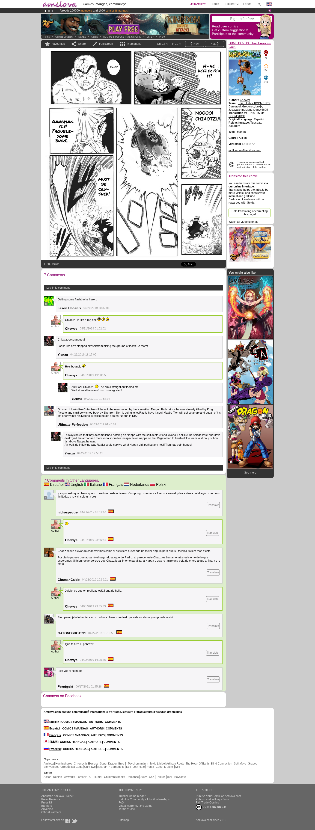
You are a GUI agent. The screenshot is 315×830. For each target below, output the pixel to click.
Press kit (46, 802)
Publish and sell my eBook (212, 799)
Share (82, 43)
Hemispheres (63, 763)
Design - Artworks (64, 777)
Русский (55, 749)
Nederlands (139, 484)
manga (82, 37)
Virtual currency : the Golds (135, 805)
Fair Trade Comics (207, 802)
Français (115, 484)
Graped (252, 763)
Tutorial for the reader (132, 796)
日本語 (53, 742)
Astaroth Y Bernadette (111, 766)
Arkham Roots (175, 763)
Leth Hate (139, 766)
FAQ (121, 802)
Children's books (114, 777)
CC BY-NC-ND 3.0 (214, 807)
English (76, 484)
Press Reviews (50, 799)
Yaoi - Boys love (176, 777)
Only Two (90, 766)
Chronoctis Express (86, 763)
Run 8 (150, 766)
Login (215, 4)
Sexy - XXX (147, 777)
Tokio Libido (157, 763)
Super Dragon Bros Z (113, 763)
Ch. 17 (150, 37)
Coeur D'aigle (165, 766)
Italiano (95, 484)
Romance (133, 777)
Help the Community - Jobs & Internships (144, 799)
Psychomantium (138, 763)
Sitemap (124, 820)
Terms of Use (127, 809)
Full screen (106, 43)
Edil (128, 766)
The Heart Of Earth (197, 763)
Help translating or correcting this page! (250, 213)
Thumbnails (133, 43)
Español (56, 484)
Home (47, 37)
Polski (160, 484)
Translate (213, 505)
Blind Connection (221, 763)
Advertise (47, 809)
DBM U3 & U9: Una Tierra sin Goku (122, 37)
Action (94, 37)
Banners (46, 805)
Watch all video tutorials (243, 221)
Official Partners (51, 812)
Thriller (161, 777)
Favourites (58, 43)
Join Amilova (198, 4)
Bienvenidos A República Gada (63, 766)
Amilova (49, 763)
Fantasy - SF (84, 777)
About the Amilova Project (57, 796)
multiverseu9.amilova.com (245, 150)
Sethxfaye (240, 763)
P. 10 (162, 37)
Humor (98, 777)
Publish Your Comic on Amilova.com (218, 796)
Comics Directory (64, 37)
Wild (177, 766)
